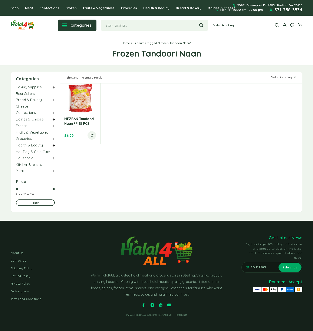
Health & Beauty (156, 8)
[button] (92, 135)
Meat (29, 8)
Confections (49, 8)
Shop (15, 8)
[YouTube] (169, 305)
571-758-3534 (288, 9)
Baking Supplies (29, 87)
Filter (35, 202)
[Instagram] (152, 305)
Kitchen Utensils (29, 164)
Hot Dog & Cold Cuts (33, 152)
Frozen (71, 8)
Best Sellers (25, 94)
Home (126, 43)
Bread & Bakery (188, 8)
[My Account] (285, 25)
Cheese (22, 106)
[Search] (277, 25)
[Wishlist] (292, 26)
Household (25, 158)
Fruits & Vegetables (99, 8)
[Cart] (300, 26)
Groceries (129, 8)
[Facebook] (143, 305)
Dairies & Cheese (30, 119)
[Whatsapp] (160, 305)
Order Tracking (223, 25)
